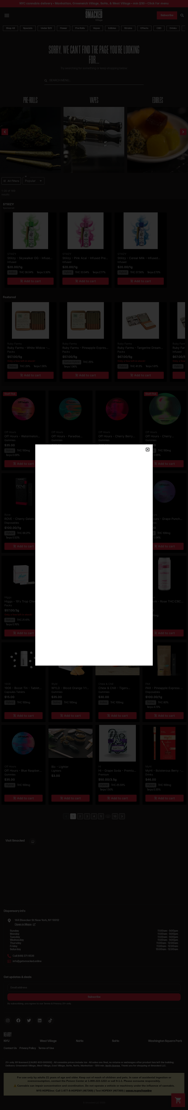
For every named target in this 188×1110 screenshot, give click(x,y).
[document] (94, 555)
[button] (147, 449)
